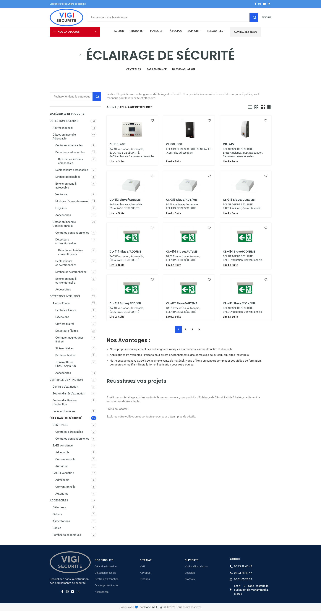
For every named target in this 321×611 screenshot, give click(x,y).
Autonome (61, 466)
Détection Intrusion (106, 566)
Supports (191, 560)
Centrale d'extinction (65, 386)
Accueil (111, 107)
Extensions (62, 317)
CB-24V (228, 144)
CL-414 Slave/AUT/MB (182, 252)
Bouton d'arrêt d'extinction (69, 393)
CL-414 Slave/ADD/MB (125, 252)
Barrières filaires (65, 355)
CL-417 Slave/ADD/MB (125, 303)
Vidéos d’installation (196, 566)
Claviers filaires (64, 324)
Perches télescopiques (67, 535)
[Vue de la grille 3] (263, 107)
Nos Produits (104, 560)
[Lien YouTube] (264, 3)
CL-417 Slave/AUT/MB (181, 303)
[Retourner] (81, 55)
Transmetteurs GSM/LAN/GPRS (65, 364)
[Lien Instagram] (259, 3)
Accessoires (63, 215)
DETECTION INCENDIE (64, 121)
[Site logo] (66, 17)
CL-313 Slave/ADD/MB (125, 200)
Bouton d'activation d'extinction (65, 402)
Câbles (57, 528)
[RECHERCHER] (253, 17)
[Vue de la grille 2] (256, 107)
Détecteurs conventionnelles (66, 241)
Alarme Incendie (63, 127)
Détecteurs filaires (66, 330)
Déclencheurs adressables (71, 170)
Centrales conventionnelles (72, 232)
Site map (146, 560)
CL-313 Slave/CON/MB (239, 200)
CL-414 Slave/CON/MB (239, 252)
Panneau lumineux (64, 411)
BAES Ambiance (63, 445)
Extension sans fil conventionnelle (66, 280)
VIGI (142, 566)
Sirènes (57, 514)
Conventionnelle (65, 459)
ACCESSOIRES (59, 500)
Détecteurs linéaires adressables (70, 161)
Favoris (266, 17)
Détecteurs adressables (70, 152)
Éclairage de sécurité (106, 585)
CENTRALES (60, 425)
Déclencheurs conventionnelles (66, 263)
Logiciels (61, 208)
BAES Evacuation (63, 473)
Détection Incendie (105, 572)
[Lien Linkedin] (269, 3)
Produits (145, 579)
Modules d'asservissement (72, 201)
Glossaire (190, 579)
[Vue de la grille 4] (269, 107)
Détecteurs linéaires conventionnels (70, 252)
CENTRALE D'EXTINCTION (66, 379)
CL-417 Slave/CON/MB (239, 303)
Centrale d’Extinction (107, 579)
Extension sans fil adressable (66, 185)
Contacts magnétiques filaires (69, 339)
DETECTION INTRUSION (65, 296)
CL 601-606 (174, 144)
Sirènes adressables (67, 176)
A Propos (145, 572)
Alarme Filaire (61, 303)
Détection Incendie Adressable (64, 136)
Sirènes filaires (64, 348)
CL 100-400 (117, 144)
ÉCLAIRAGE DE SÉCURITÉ (66, 418)
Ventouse (61, 194)
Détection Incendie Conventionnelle (64, 224)
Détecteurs (59, 507)
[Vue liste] (250, 107)
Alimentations (61, 521)
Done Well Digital (155, 607)
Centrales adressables (69, 145)
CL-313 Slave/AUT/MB (181, 200)
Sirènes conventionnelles (71, 272)
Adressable (62, 452)
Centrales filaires (65, 310)
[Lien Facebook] (255, 3)
